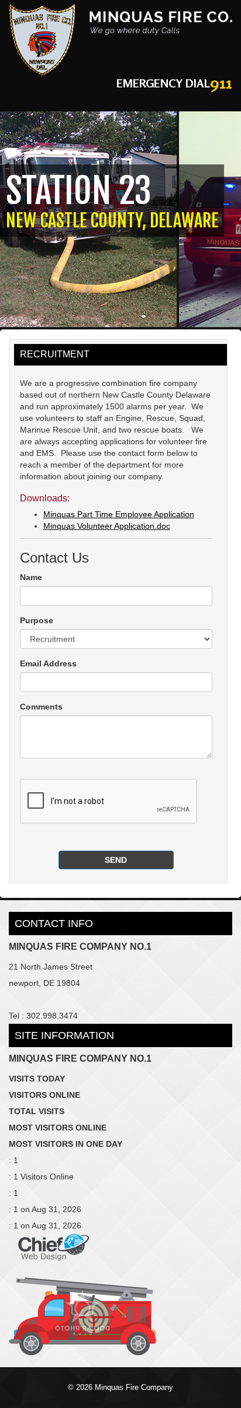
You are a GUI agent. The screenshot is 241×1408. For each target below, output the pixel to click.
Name (31, 577)
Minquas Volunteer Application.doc (106, 526)
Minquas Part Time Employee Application (118, 514)
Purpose (36, 620)
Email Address (48, 663)
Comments (41, 706)
